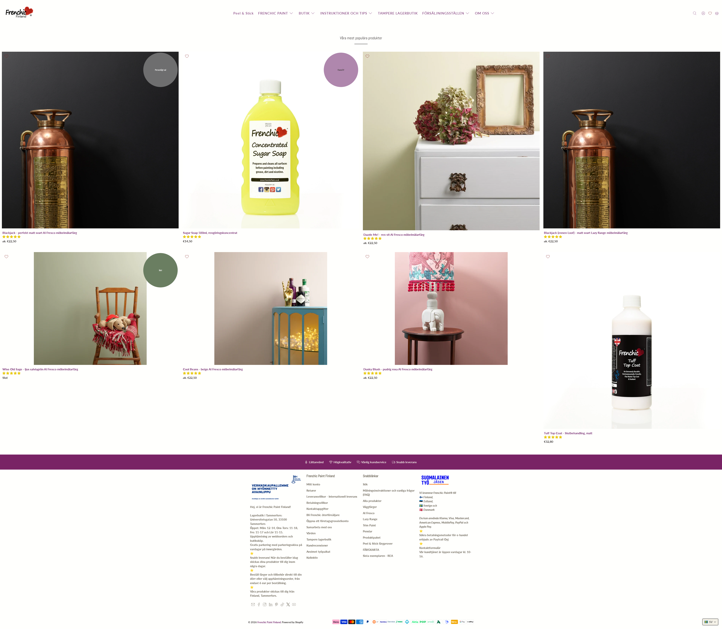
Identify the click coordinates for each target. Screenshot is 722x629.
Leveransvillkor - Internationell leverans (331, 496)
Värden (310, 533)
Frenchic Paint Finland (269, 622)
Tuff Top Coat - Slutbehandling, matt (568, 433)
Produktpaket (372, 537)
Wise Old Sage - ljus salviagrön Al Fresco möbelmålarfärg (40, 369)
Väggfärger (370, 507)
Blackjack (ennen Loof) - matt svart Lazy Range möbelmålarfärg (586, 232)
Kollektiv (312, 557)
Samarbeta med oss (319, 527)
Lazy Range (370, 519)
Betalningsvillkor (317, 502)
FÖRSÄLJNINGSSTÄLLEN (443, 13)
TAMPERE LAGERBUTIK (398, 13)
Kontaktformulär (430, 547)
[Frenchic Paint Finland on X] (288, 605)
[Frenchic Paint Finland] (20, 13)
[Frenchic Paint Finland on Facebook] (259, 605)
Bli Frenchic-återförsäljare (323, 515)
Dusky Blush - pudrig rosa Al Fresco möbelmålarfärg (397, 369)
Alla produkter (372, 500)
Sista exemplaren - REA (378, 555)
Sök (365, 484)
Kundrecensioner (317, 545)
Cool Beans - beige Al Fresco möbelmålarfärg (213, 369)
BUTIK (304, 13)
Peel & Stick (243, 13)
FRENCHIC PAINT (273, 13)
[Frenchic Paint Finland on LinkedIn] (270, 605)
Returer (311, 490)
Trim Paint (369, 525)
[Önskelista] (710, 13)
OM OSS (482, 13)
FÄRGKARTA (371, 549)
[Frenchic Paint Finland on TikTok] (282, 605)
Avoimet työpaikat (318, 551)
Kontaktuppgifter (317, 508)
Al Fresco (369, 513)
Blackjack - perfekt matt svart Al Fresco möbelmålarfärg (39, 232)
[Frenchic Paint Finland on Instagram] (264, 605)
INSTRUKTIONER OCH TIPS (343, 13)
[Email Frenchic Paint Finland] (253, 605)
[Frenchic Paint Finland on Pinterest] (276, 605)
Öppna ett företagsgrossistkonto (327, 521)
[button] (11, 236)
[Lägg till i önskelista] (6, 56)
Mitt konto (313, 484)
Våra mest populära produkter (361, 38)
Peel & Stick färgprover (378, 543)
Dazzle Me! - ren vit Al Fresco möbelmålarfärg (393, 234)
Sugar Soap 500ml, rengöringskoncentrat (210, 232)
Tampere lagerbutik (318, 539)
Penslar (367, 531)
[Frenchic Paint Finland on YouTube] (294, 605)
